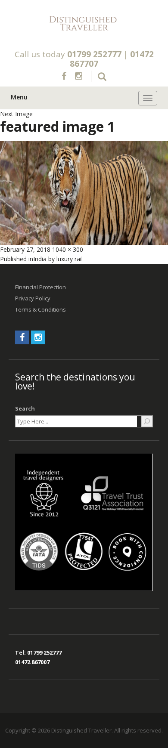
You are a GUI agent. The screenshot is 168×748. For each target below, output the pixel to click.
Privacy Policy (32, 298)
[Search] (146, 421)
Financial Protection (40, 287)
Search (25, 408)
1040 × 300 (67, 249)
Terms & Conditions (40, 309)
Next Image (16, 114)
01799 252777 (94, 54)
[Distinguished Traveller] (84, 24)
